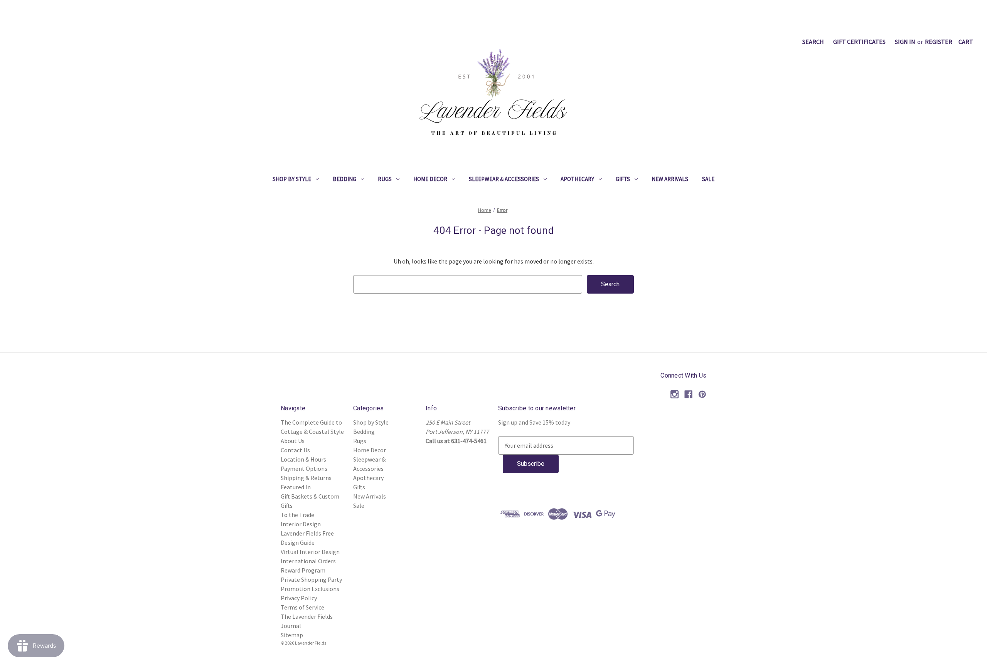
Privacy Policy (299, 598)
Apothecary (577, 179)
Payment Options (304, 468)
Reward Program (303, 570)
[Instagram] (674, 394)
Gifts (623, 179)
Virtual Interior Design (310, 552)
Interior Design (301, 524)
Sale (708, 179)
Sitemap (292, 635)
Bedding (344, 179)
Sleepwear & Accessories (504, 179)
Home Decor (430, 179)
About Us (293, 441)
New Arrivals (670, 179)
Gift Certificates (859, 41)
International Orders (308, 561)
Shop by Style (292, 179)
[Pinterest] (702, 394)
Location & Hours (303, 459)
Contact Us (295, 450)
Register (938, 41)
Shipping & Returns (306, 478)
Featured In (296, 487)
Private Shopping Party (311, 579)
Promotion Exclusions (310, 589)
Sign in (905, 41)
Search (813, 41)
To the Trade (297, 515)
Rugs (385, 179)
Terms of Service (302, 607)
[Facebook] (688, 394)
